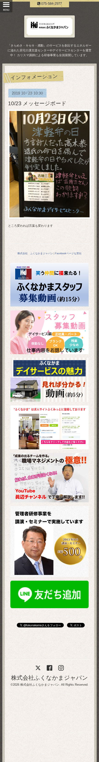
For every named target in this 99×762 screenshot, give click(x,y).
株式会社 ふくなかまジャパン (35, 253)
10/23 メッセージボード (37, 103)
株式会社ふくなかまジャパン (49, 677)
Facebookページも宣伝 (68, 253)
